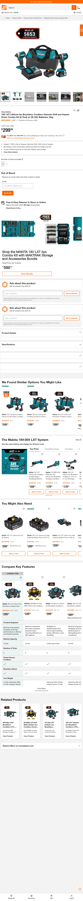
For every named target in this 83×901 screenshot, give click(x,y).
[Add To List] (74, 110)
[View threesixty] (29, 97)
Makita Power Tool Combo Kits (56, 18)
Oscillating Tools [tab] (52, 449)
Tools (8, 18)
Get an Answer (72, 293)
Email (4, 181)
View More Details (11, 152)
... (2, 18)
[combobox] (39, 7)
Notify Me (8, 193)
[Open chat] (81, 30)
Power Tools (16, 18)
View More (41, 688)
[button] (79, 228)
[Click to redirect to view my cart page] (78, 7)
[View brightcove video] (41, 97)
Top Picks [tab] (34, 449)
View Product (8, 736)
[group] (18, 229)
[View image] (5, 97)
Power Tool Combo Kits (33, 18)
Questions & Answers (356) (28, 120)
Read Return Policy (13, 208)
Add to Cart (36, 492)
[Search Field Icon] (74, 7)
